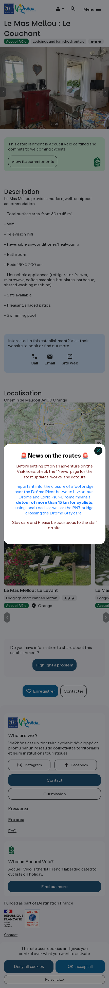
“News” (62, 471)
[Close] (98, 451)
